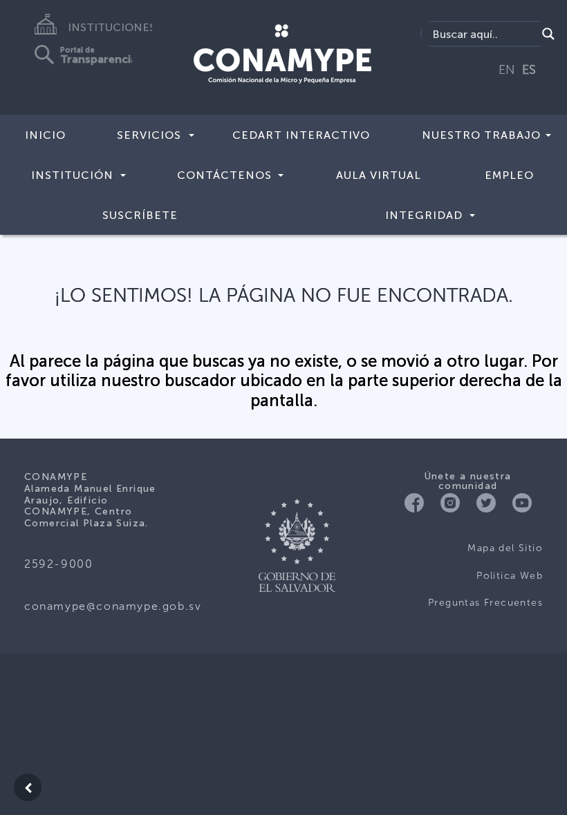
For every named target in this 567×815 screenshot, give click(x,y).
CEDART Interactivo (301, 135)
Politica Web (509, 576)
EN (507, 69)
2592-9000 (58, 563)
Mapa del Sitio (505, 548)
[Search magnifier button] (548, 34)
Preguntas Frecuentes (485, 602)
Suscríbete (140, 215)
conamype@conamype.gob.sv (112, 606)
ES (529, 69)
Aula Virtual (378, 175)
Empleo (509, 175)
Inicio (45, 135)
